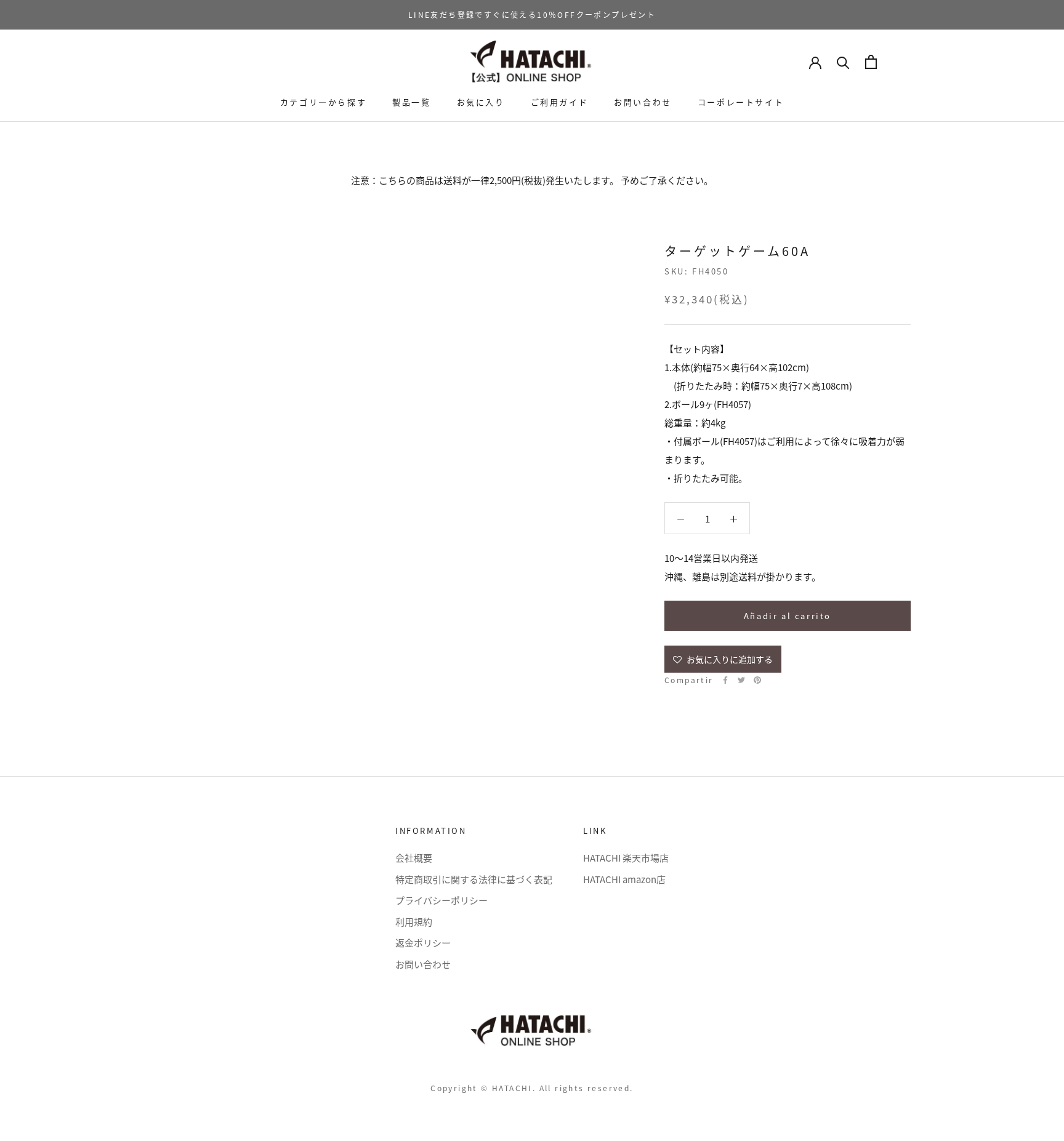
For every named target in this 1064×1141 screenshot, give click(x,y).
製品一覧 (411, 102)
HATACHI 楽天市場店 (626, 857)
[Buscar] (843, 61)
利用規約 (413, 921)
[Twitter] (741, 680)
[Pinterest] (757, 680)
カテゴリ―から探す (323, 102)
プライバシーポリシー (441, 900)
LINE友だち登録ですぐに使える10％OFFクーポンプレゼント (532, 14)
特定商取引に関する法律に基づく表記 (473, 879)
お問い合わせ (643, 102)
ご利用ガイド (560, 102)
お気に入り (481, 102)
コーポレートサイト (741, 102)
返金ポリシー (423, 942)
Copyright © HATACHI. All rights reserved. (531, 1088)
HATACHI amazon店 (624, 879)
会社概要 (413, 857)
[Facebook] (725, 680)
